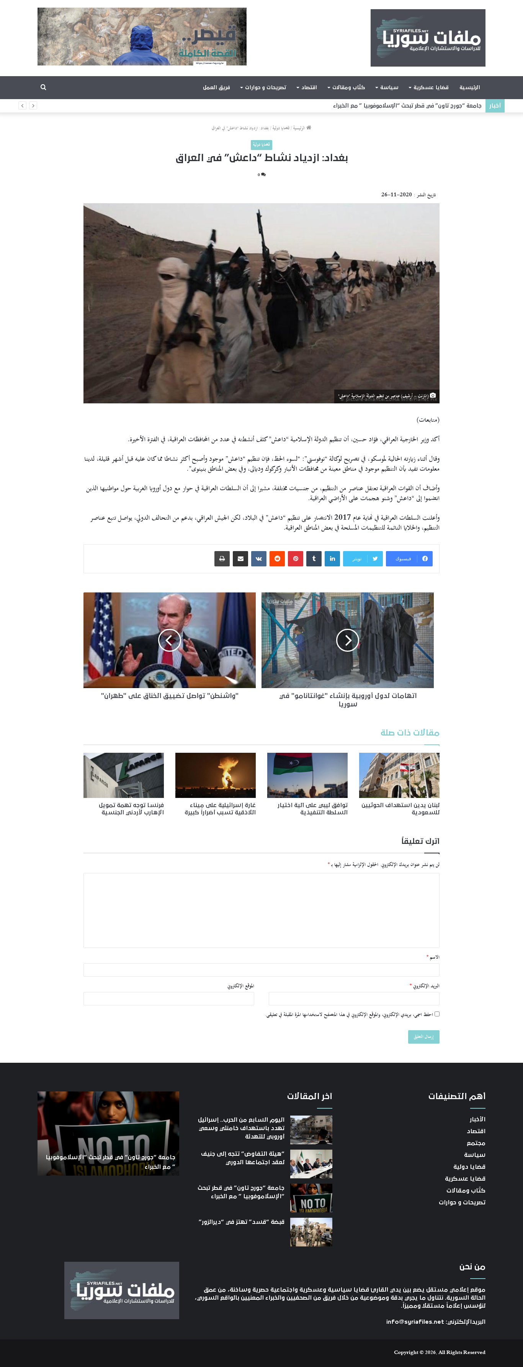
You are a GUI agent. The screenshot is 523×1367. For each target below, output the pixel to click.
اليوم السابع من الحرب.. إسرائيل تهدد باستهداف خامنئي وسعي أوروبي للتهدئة (241, 1128)
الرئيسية (469, 87)
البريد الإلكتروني (425, 986)
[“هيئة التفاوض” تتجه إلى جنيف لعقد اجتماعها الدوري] (311, 1164)
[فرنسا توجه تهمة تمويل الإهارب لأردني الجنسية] (123, 775)
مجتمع (476, 1143)
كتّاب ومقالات (348, 87)
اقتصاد (309, 87)
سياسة (389, 87)
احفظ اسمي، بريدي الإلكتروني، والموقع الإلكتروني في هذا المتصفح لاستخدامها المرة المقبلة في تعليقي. (349, 1015)
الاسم (433, 957)
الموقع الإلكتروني (240, 986)
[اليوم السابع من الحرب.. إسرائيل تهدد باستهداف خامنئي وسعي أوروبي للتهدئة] (311, 1130)
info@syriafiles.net (415, 1322)
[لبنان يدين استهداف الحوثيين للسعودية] (399, 775)
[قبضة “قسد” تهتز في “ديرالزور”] (311, 1232)
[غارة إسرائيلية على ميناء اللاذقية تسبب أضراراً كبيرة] (215, 775)
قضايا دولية (281, 128)
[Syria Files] (428, 38)
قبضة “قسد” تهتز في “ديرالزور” (442, 105)
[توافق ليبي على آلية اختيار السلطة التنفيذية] (307, 775)
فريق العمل (216, 87)
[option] (108, 1133)
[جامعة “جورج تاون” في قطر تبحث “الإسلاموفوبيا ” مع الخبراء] (311, 1198)
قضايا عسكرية (430, 87)
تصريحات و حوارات (265, 87)
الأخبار (477, 1119)
